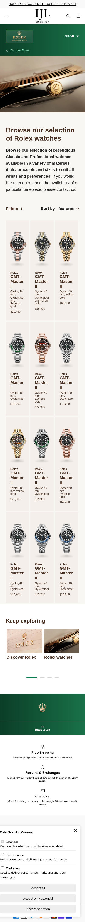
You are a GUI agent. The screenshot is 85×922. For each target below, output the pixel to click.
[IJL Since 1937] (42, 16)
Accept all (38, 888)
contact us (66, 189)
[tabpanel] (24, 644)
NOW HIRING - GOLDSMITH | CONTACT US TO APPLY (42, 3)
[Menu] (10, 16)
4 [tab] (57, 677)
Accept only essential (38, 898)
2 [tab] (42, 677)
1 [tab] (31, 677)
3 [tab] (49, 677)
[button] (68, 16)
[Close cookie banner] (75, 831)
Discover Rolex (19, 50)
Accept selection (38, 909)
